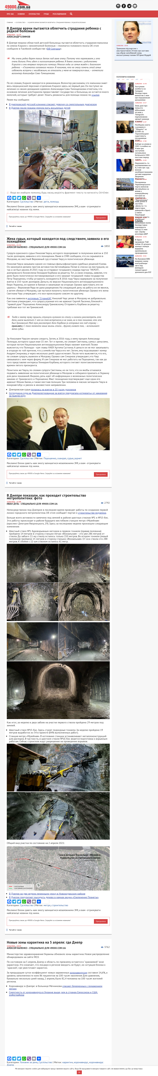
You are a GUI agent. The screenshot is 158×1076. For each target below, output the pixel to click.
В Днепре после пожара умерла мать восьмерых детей (39, 107)
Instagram (118, 6)
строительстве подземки (92, 512)
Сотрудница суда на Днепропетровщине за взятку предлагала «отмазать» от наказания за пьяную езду (58, 394)
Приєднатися (101, 218)
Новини (21, 14)
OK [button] (79, 1072)
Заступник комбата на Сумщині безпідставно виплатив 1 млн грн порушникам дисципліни (142, 93)
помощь (54, 201)
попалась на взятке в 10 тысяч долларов (53, 389)
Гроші (46, 14)
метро (47, 905)
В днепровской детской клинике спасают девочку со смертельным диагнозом (53, 104)
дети (46, 201)
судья (70, 458)
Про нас (10, 14)
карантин (67, 1062)
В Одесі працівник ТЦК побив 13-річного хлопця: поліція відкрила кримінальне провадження (143, 246)
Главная (10, 22)
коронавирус (81, 1062)
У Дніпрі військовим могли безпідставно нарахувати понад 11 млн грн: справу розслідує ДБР (143, 227)
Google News (135, 6)
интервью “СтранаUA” (39, 298)
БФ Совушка (53, 48)
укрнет (78, 458)
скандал (61, 458)
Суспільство (34, 14)
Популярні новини (125, 77)
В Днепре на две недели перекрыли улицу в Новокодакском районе (47, 893)
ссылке (95, 94)
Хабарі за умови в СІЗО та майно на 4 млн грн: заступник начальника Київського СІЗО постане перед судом (143, 152)
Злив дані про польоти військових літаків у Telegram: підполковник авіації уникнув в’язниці (142, 113)
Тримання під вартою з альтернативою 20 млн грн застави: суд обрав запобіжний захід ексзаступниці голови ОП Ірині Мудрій (133, 51)
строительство (59, 905)
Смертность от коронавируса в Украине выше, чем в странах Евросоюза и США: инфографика (53, 993)
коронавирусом (78, 972)
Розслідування (59, 14)
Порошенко (50, 458)
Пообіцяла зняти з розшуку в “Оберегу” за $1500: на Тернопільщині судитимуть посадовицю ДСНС (142, 133)
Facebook (124, 6)
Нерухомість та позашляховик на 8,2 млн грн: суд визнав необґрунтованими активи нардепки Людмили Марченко (143, 171)
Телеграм (129, 6)
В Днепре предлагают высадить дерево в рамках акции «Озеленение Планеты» (54, 897)
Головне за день (29, 1062)
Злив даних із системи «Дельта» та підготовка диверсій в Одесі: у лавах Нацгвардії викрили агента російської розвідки (142, 211)
